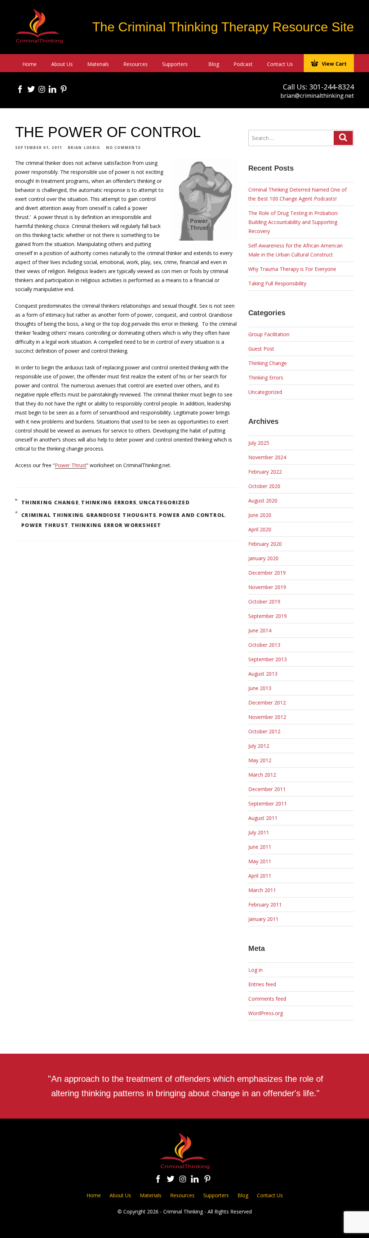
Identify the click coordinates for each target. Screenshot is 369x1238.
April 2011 (259, 875)
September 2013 (267, 659)
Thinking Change (50, 502)
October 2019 (264, 601)
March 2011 (262, 890)
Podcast (243, 64)
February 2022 (265, 471)
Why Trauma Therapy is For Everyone (292, 268)
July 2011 (258, 832)
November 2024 (267, 457)
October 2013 (264, 644)
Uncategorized (164, 502)
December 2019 (267, 572)
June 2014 (259, 630)
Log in (255, 969)
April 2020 (259, 529)
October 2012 (264, 731)
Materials (98, 64)
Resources (135, 64)
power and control (192, 515)
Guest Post (261, 348)
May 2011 (259, 861)
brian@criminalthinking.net (317, 96)
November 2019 (267, 587)
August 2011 (262, 818)
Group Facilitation (268, 334)
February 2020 (265, 543)
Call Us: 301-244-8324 (318, 87)
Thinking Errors (109, 502)
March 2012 (262, 774)
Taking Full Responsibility (277, 283)
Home (29, 64)
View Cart (334, 63)
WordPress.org (265, 1013)
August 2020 (262, 500)
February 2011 (265, 904)
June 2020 (259, 515)
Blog (213, 64)
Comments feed (267, 998)
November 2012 (267, 717)
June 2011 (259, 846)
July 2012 (258, 745)
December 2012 (267, 702)
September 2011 (267, 803)
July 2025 (258, 442)
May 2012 (259, 760)
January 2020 (263, 558)
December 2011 (267, 789)
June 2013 (259, 688)
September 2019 (267, 616)
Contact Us (280, 64)
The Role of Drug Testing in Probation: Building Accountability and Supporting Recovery (293, 222)
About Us (62, 64)
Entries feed (262, 984)
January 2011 (263, 919)
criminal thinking (52, 515)
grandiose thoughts (121, 515)
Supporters (175, 64)
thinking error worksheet (116, 525)
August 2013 (262, 673)
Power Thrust (70, 465)
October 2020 (264, 486)
